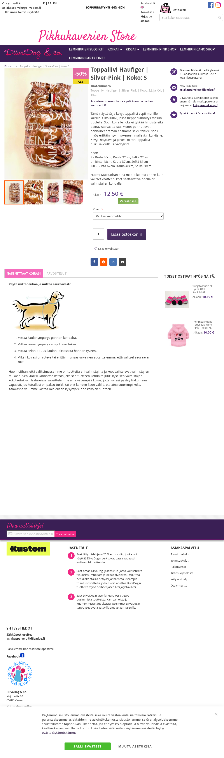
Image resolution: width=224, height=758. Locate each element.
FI (44, 3)
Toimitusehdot (180, 554)
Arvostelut (57, 273)
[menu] (145, 53)
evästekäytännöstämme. (59, 732)
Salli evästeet (88, 746)
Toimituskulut (180, 560)
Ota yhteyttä (179, 585)
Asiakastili (147, 3)
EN (55, 3)
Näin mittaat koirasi (24, 273)
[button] (34, 192)
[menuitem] (86, 49)
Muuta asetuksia (135, 746)
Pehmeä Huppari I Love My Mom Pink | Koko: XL (204, 324)
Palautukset (178, 567)
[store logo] (87, 36)
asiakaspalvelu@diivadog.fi (21, 8)
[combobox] (191, 17)
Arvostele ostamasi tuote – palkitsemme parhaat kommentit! (122, 103)
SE (49, 3)
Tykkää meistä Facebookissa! (197, 113)
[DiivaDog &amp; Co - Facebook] (211, 7)
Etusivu (8, 66)
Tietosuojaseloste (182, 573)
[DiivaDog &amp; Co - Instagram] (218, 7)
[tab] (23, 273)
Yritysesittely (179, 579)
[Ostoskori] (165, 8)
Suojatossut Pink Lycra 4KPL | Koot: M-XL (202, 289)
